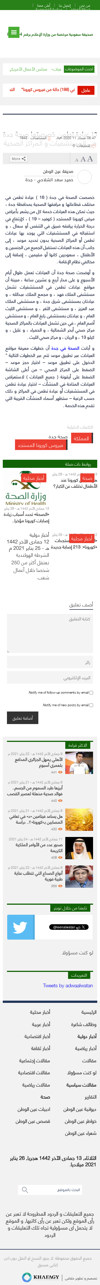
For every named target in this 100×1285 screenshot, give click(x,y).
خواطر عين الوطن (80, 1120)
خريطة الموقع (80, 9)
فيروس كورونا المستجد (40, 444)
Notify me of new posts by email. (65, 704)
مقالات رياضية (36, 1084)
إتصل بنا (65, 5)
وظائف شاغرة (83, 1023)
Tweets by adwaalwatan (68, 984)
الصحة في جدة (65, 347)
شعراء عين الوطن (80, 1132)
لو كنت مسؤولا (81, 1072)
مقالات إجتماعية (34, 1060)
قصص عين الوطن (33, 1120)
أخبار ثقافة (40, 1047)
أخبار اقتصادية (37, 1035)
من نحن (84, 5)
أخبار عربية (41, 1023)
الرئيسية (89, 1011)
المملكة (81, 437)
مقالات (89, 1060)
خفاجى (69, 1277)
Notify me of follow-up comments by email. (58, 692)
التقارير (90, 1096)
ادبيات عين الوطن (34, 1108)
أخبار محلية (40, 1011)
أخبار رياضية (85, 1047)
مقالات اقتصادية (34, 1072)
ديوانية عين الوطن (80, 1108)
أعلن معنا (43, 5)
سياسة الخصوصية (49, 9)
